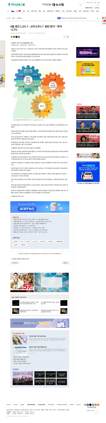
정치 (28, 11)
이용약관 (72, 404)
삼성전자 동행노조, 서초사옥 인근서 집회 (39, 382)
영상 (17, 11)
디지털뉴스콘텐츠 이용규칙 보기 (20, 259)
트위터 (17, 37)
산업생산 (50, 241)
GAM (97, 11)
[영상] (88, 112)
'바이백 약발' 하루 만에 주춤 (37, 336)
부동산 (75, 11)
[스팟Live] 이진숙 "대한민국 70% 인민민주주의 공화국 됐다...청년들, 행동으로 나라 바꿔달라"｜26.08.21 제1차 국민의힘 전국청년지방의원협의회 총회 (88, 144)
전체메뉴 (8, 11)
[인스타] (95, 405)
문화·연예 (86, 11)
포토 (24, 11)
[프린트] (68, 36)
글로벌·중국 (50, 11)
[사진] (20, 340)
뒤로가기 (15, 262)
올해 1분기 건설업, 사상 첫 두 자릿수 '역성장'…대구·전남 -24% (30, 232)
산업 (63, 11)
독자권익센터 (51, 404)
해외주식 (89, 8)
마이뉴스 (97, 8)
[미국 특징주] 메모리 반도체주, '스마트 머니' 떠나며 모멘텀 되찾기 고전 (29, 302)
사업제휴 (22, 404)
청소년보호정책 (41, 404)
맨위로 (65, 262)
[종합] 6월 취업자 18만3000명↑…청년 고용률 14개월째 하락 (30, 223)
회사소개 (8, 404)
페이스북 (14, 37)
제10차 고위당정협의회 (50, 374)
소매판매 (23, 245)
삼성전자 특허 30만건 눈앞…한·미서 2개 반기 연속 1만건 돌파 (77, 18)
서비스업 (35, 241)
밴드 (19, 37)
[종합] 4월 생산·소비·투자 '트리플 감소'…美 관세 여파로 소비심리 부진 (32, 221)
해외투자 (57, 11)
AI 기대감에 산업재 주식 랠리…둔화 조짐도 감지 (50, 302)
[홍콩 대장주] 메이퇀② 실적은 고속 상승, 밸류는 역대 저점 (50, 311)
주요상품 (15, 404)
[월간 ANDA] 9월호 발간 (19, 359)
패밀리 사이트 (90, 410)
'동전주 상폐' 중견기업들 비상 (38, 347)
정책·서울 (34, 11)
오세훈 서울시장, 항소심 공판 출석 (62, 381)
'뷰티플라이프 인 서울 (19, 381)
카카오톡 (12, 37)
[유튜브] (85, 405)
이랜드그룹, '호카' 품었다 (19, 361)
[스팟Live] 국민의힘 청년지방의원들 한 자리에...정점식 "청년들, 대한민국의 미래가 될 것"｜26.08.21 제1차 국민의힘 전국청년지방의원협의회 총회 (88, 116)
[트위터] (90, 405)
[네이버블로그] (93, 405)
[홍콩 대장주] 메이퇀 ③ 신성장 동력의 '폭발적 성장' (29, 311)
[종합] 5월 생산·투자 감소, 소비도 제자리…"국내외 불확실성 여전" (31, 219)
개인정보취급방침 (31, 404)
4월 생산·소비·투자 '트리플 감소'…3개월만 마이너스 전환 (29, 228)
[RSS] (98, 405)
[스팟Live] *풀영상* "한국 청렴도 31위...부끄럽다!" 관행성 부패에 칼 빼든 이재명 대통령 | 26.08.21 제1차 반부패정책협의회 (87, 130)
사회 (44, 11)
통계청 (15, 241)
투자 (22, 241)
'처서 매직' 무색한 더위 (39, 374)
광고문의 (79, 404)
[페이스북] (88, 405)
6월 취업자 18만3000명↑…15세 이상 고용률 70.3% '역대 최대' (30, 230)
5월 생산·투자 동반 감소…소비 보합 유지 (24, 226)
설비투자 (42, 241)
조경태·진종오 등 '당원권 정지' (21, 357)
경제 (39, 11)
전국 (80, 11)
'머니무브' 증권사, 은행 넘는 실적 (22, 363)
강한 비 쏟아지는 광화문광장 (62, 374)
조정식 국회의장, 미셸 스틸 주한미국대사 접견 (50, 382)
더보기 (97, 18)
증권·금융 (69, 11)
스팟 (79, 104)
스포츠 (92, 11)
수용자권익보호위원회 (62, 404)
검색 (98, 4)
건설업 (15, 245)
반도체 (27, 241)
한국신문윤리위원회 (91, 407)
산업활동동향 (59, 241)
